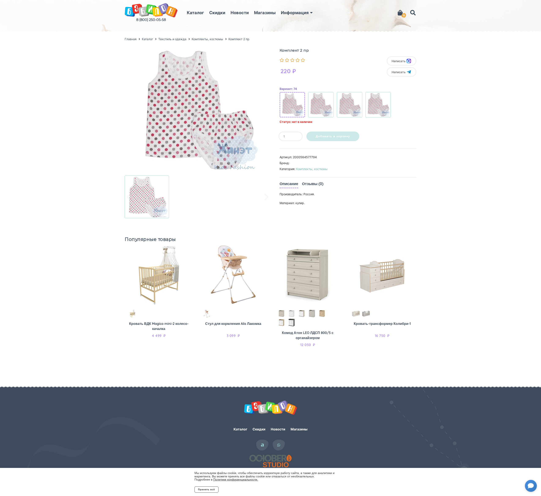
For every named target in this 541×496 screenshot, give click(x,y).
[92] (378, 104)
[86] (349, 104)
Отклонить (235, 489)
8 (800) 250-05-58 (151, 20)
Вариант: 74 (288, 89)
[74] (292, 104)
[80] (320, 104)
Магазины (265, 12)
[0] (400, 12)
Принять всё (206, 489)
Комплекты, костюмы (312, 169)
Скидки (217, 12)
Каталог (195, 12)
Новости (240, 12)
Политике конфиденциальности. (235, 479)
